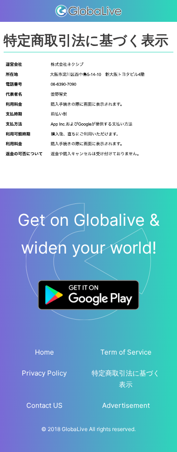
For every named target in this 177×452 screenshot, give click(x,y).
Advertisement (126, 405)
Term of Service (126, 352)
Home (44, 352)
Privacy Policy (44, 373)
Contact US (44, 405)
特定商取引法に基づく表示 (126, 379)
